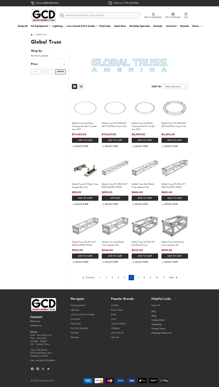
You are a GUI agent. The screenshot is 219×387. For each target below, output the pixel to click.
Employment (158, 320)
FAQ (153, 311)
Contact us (35, 325)
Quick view (81, 146)
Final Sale (105, 26)
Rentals (157, 26)
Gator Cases (117, 310)
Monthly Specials (139, 26)
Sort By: (156, 86)
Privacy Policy (158, 328)
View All (115, 337)
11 (163, 277)
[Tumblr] (43, 369)
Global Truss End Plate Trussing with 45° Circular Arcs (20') (143, 126)
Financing (156, 324)
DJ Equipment (39, 26)
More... (196, 26)
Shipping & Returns (161, 333)
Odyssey (115, 328)
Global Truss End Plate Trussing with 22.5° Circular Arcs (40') (84, 126)
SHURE (114, 305)
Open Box (120, 26)
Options (115, 198)
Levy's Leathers (118, 323)
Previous (90, 277)
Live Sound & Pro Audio (81, 26)
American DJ (117, 333)
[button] (48, 65)
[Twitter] (48, 369)
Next (172, 277)
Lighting (57, 26)
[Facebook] (32, 369)
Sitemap (75, 337)
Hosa (113, 314)
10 (157, 277)
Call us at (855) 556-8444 (42, 360)
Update (60, 72)
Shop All (23, 26)
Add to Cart (85, 140)
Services (171, 26)
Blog (153, 316)
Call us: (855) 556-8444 (47, 3)
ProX (113, 319)
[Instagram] (37, 369)
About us (35, 321)
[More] (49, 26)
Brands (184, 26)
